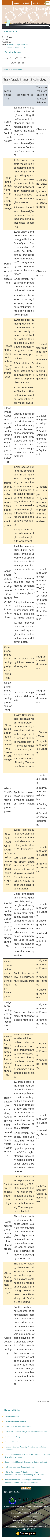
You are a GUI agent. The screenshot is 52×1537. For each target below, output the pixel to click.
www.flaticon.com (38, 1527)
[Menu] (47, 3)
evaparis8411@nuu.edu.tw (17, 45)
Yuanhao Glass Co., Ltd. (14, 1442)
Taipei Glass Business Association (18, 1427)
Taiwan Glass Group (12, 1437)
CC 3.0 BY (31, 1529)
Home (6, 69)
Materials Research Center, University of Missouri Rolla (26, 1432)
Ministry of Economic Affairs (15, 1422)
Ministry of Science (12, 1417)
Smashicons (22, 1527)
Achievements (16, 69)
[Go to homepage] (26, 23)
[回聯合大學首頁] (26, 1500)
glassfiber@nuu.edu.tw (16, 47)
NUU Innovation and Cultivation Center (19, 1467)
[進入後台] (26, 1533)
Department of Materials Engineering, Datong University (26, 1462)
